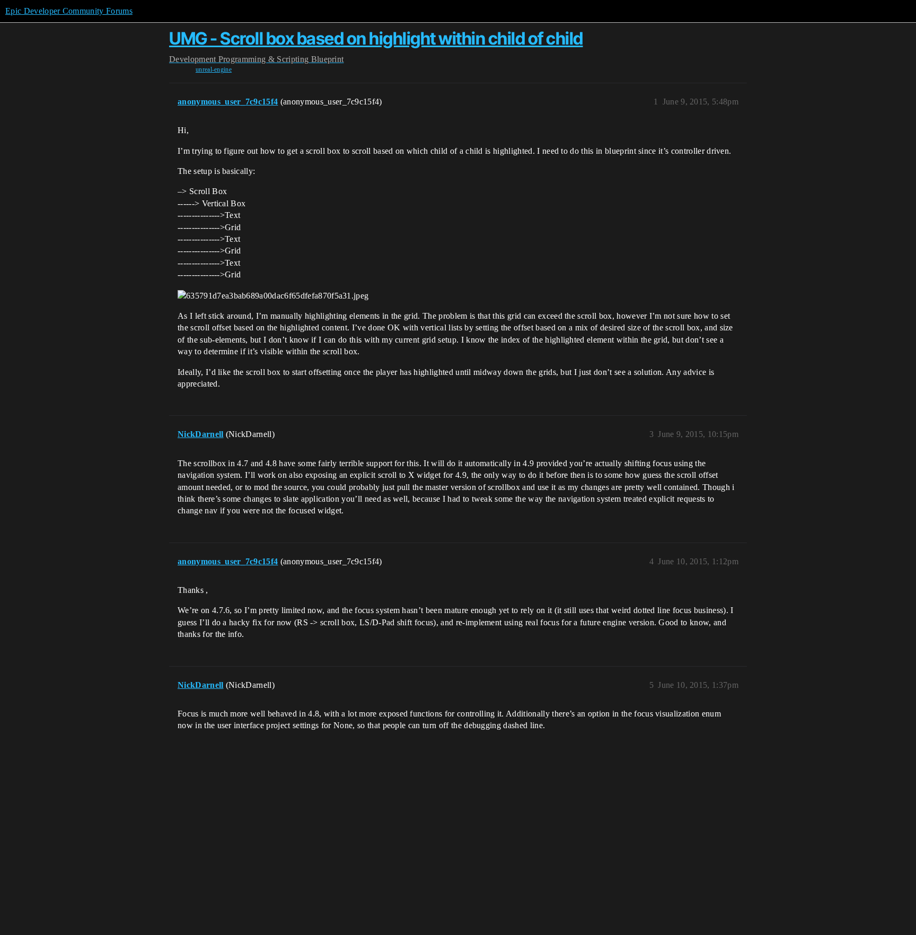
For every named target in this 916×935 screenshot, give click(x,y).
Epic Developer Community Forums (69, 10)
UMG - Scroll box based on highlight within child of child (376, 38)
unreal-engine (214, 69)
